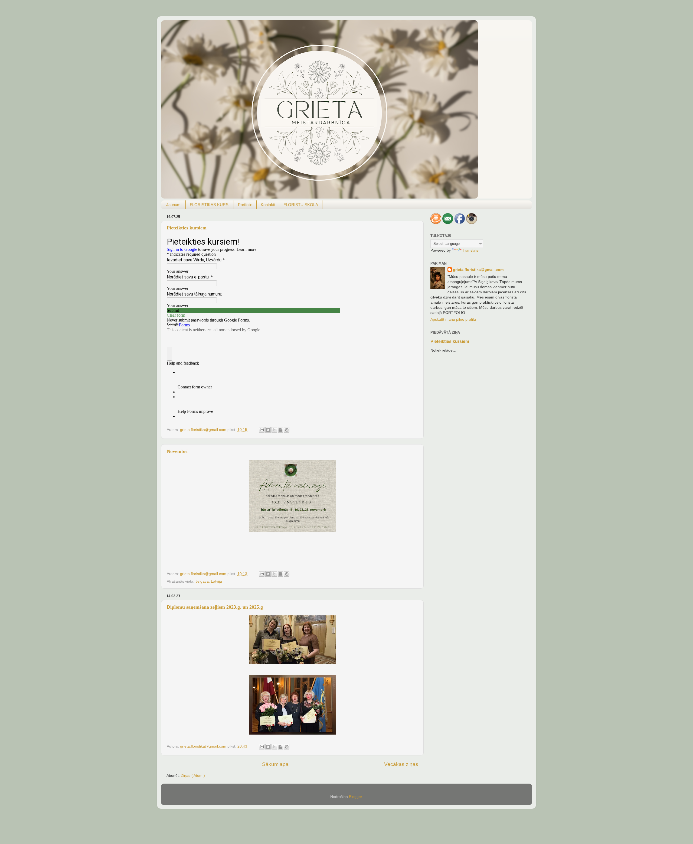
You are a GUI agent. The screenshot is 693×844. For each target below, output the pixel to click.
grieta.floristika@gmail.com (478, 270)
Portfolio (245, 204)
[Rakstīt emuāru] (268, 430)
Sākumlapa (275, 764)
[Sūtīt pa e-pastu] (261, 430)
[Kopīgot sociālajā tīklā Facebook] (280, 430)
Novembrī (177, 451)
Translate (471, 250)
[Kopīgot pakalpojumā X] (274, 430)
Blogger (355, 797)
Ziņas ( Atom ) (193, 776)
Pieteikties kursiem (187, 228)
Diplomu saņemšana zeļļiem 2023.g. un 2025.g (215, 607)
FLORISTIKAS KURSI (210, 204)
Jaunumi (173, 204)
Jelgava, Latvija (208, 581)
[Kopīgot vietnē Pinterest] (286, 430)
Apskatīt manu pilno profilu (453, 319)
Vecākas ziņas (401, 764)
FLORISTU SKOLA (300, 204)
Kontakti (268, 204)
